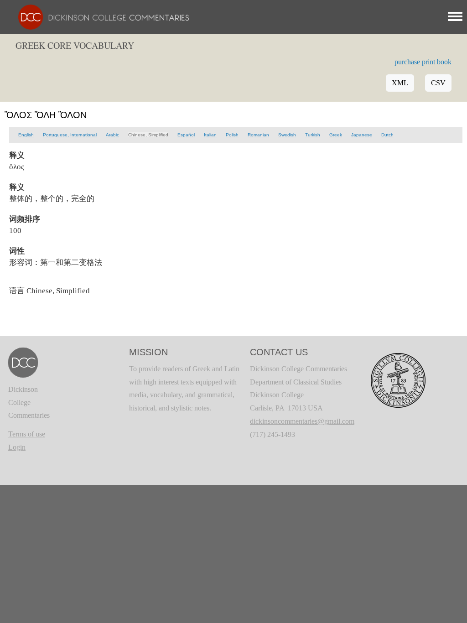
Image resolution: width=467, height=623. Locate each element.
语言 (17, 290)
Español (186, 134)
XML (400, 83)
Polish (232, 134)
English (26, 134)
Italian (210, 134)
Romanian (258, 134)
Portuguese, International (70, 134)
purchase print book (422, 62)
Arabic (112, 134)
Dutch (387, 134)
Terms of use (26, 434)
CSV (438, 83)
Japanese (361, 134)
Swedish (287, 134)
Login (17, 447)
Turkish (312, 134)
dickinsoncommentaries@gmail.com (302, 421)
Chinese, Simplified (148, 134)
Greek (335, 134)
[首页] (99, 16)
